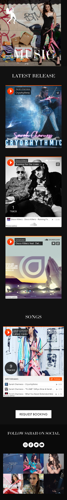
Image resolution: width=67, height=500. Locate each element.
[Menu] (50, 15)
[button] (25, 444)
